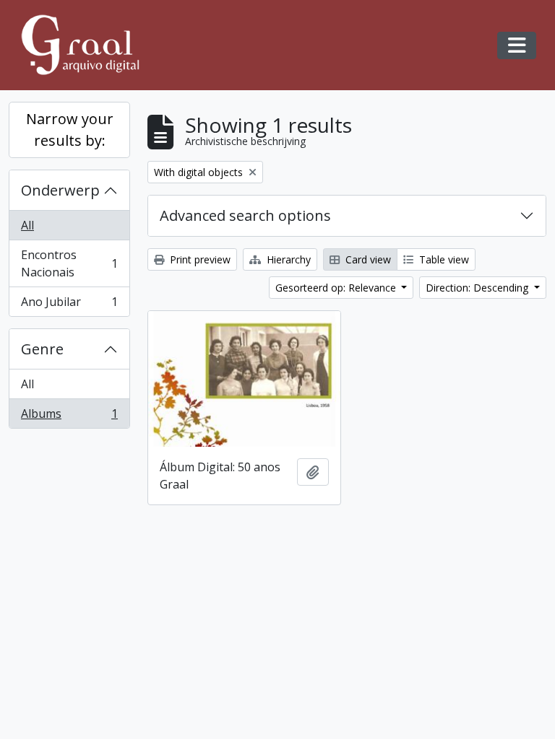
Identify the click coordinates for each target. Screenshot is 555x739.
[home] (87, 45)
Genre (42, 349)
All (27, 225)
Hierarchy (287, 259)
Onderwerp (60, 190)
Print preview (199, 259)
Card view (367, 259)
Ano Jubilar (69, 305)
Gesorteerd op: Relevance (337, 287)
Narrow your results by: (69, 129)
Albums (69, 417)
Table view (442, 259)
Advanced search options (245, 215)
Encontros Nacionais (69, 263)
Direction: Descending (478, 287)
